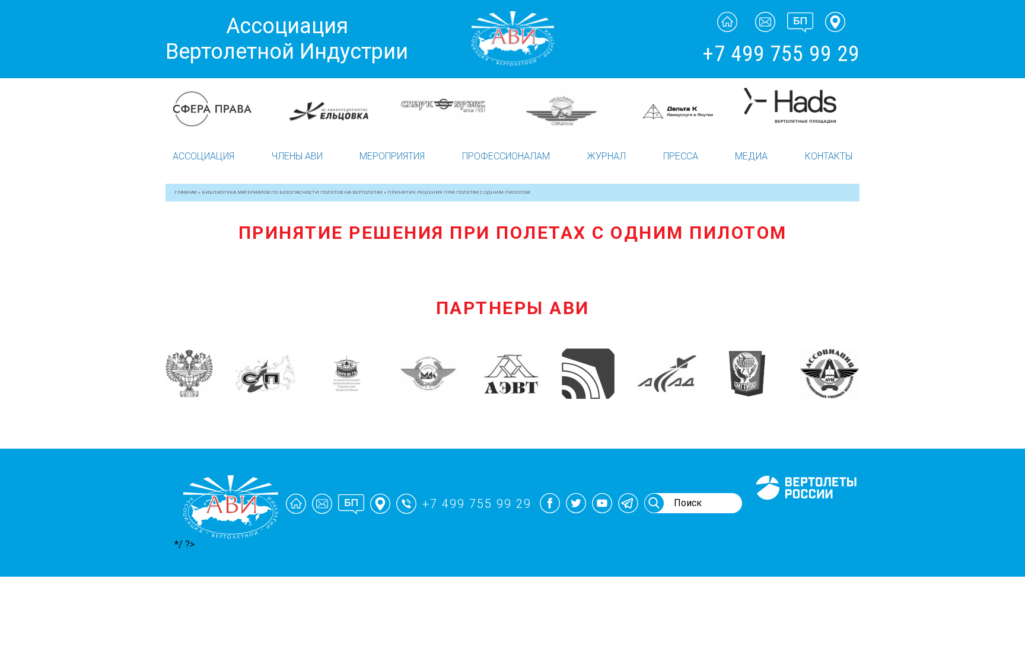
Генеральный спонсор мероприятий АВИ (805, 514)
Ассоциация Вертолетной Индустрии (286, 39)
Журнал (606, 156)
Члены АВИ (297, 156)
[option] (223, 105)
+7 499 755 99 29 (781, 53)
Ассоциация (203, 156)
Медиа (751, 156)
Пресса (680, 156)
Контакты (828, 156)
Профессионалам (506, 156)
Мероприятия (392, 156)
